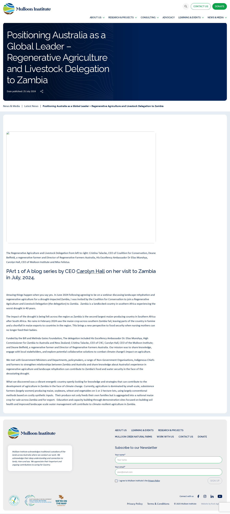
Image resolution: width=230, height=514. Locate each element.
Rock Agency (216, 503)
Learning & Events (189, 17)
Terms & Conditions (158, 504)
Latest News (31, 106)
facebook (198, 496)
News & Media (11, 106)
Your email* (120, 466)
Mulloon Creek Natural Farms (133, 436)
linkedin (212, 496)
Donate (219, 6)
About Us (121, 430)
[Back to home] (27, 9)
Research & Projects (121, 17)
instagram (205, 496)
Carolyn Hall (91, 271)
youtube (220, 496)
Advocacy (169, 17)
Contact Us (200, 6)
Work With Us (165, 436)
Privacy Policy (154, 480)
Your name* (120, 454)
